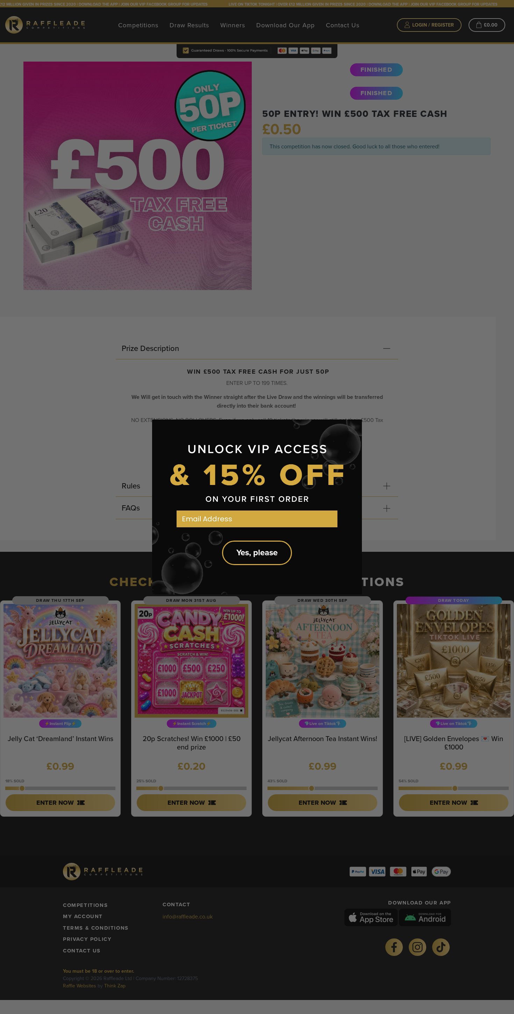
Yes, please (257, 553)
